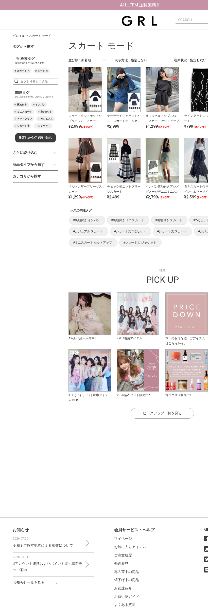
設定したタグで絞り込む (35, 137)
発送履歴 (121, 563)
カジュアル (46, 118)
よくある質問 (124, 605)
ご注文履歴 (123, 555)
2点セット (46, 111)
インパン (40, 104)
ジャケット (44, 125)
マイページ (123, 538)
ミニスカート (24, 111)
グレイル (19, 36)
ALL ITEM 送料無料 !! (139, 4)
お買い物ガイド (126, 597)
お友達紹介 (123, 588)
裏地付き (22, 104)
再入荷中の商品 (126, 572)
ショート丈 (23, 125)
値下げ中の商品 (126, 580)
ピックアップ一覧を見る (162, 413)
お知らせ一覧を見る (29, 582)
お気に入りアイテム (130, 547)
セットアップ (24, 118)
